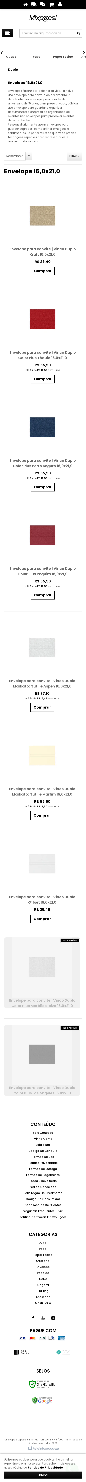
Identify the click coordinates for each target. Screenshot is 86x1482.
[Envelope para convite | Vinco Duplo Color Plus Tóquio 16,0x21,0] (42, 337)
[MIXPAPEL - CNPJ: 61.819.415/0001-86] (43, 18)
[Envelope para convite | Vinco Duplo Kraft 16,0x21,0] (42, 231)
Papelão (43, 1273)
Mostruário (43, 1303)
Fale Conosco (43, 1133)
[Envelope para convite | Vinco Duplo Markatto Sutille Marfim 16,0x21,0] (42, 774)
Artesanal (43, 1261)
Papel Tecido (43, 1255)
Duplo (13, 69)
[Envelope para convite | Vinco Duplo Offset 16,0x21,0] (42, 879)
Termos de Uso (43, 1157)
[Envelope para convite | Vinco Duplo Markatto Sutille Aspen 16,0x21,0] (42, 666)
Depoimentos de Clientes (43, 1205)
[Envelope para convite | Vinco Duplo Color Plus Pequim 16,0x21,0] (42, 554)
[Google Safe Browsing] (42, 1400)
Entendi (43, 1475)
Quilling (43, 1291)
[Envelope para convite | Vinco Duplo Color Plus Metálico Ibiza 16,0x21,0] (42, 972)
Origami (43, 1285)
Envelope (43, 1267)
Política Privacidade (43, 1163)
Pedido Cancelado (43, 1187)
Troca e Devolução (43, 1181)
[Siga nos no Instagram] (53, 1318)
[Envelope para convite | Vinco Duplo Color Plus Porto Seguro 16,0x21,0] (42, 445)
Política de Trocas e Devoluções (43, 1217)
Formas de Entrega (43, 1169)
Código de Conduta (43, 1151)
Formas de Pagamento (43, 1175)
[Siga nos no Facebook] (33, 1318)
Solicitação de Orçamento (43, 1193)
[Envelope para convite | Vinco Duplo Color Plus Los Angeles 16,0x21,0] (42, 1060)
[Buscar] (78, 33)
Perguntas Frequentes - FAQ (43, 1211)
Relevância (14, 156)
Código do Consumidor (43, 1199)
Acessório (43, 1297)
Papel (43, 1249)
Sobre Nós (43, 1145)
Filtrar (73, 156)
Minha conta (43, 1139)
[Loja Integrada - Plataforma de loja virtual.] (43, 1448)
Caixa (43, 1279)
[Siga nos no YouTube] (43, 1318)
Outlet (43, 1243)
